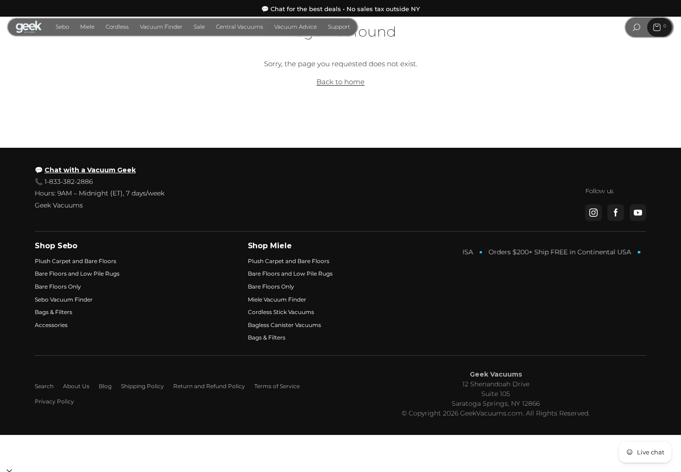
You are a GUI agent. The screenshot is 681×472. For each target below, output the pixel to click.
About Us (76, 386)
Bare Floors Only (58, 286)
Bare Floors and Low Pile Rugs (77, 273)
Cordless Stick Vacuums (281, 311)
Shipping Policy (142, 386)
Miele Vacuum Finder (277, 299)
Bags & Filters (53, 311)
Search (44, 386)
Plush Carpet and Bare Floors (75, 261)
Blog (105, 386)
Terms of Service (277, 386)
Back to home (340, 81)
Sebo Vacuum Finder (64, 299)
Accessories (51, 324)
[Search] (636, 27)
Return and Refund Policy (209, 386)
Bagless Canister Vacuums (284, 324)
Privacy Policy (54, 401)
